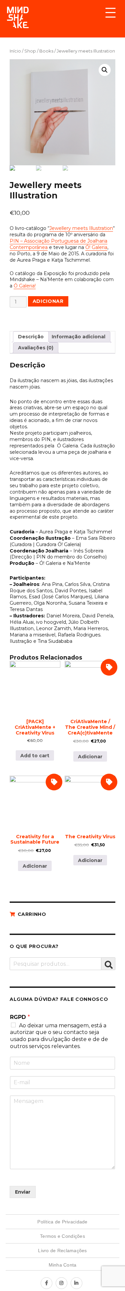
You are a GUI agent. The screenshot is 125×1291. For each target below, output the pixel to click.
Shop (30, 51)
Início (15, 51)
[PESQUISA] (108, 963)
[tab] (31, 336)
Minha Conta (63, 1265)
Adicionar (48, 301)
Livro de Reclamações (62, 1250)
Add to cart (34, 756)
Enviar (22, 1192)
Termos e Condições (62, 1236)
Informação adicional (78, 337)
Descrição (31, 337)
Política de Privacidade (62, 1221)
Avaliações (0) (35, 348)
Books (46, 51)
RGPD (20, 1017)
